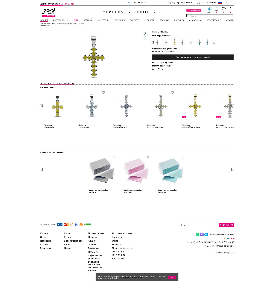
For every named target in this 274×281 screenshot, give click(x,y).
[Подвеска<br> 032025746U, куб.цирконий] (57, 105)
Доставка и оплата (122, 233)
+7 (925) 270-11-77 (204, 242)
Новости (150, 20)
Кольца (44, 233)
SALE (76, 20)
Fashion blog (118, 254)
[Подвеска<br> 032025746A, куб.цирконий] (91, 105)
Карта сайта (118, 258)
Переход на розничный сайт (180, 3)
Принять (172, 277)
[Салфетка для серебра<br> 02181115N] (171, 170)
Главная (42, 23)
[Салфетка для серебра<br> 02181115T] (102, 170)
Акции (91, 240)
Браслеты (45, 248)
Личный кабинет (209, 3)
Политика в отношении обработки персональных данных (96, 264)
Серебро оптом (50, 23)
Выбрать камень (61, 20)
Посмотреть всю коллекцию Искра (57, 83)
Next (213, 42)
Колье (67, 233)
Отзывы (230, 20)
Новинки (87, 20)
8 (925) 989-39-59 (225, 242)
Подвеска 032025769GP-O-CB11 (225, 126)
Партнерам (135, 20)
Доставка (164, 20)
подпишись (210, 12)
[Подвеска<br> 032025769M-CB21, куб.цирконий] (160, 105)
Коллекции (119, 20)
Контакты (179, 20)
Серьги (44, 237)
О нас (115, 240)
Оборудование (214, 20)
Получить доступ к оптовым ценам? (193, 57)
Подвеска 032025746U (49, 126)
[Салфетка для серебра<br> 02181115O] (137, 170)
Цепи (67, 248)
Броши (67, 237)
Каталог (44, 20)
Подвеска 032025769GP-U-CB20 (191, 126)
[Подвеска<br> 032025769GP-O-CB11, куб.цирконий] (229, 105)
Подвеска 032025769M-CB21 (155, 126)
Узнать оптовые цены (51, 4)
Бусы (67, 244)
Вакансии (70, 4)
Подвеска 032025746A (83, 126)
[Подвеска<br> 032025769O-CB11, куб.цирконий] (126, 105)
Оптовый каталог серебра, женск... (67, 23)
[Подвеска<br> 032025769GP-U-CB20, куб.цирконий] (195, 105)
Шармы (44, 244)
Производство (96, 233)
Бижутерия (103, 20)
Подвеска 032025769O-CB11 (120, 126)
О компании (195, 20)
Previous (152, 42)
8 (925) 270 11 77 (138, 3)
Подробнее (116, 278)
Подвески (45, 240)
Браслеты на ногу (73, 240)
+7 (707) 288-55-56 (223, 246)
